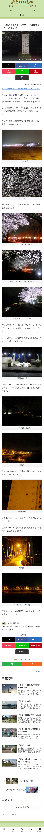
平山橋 (31, 626)
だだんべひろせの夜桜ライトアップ (15, 626)
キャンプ (14, 629)
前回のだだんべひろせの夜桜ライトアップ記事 (21, 89)
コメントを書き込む (22, 807)
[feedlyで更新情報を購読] (12, 664)
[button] (22, 77)
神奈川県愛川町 (14, 623)
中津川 (6, 629)
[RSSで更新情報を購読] (32, 664)
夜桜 (38, 626)
